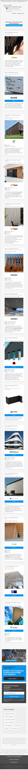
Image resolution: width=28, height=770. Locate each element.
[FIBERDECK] (14, 184)
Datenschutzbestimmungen (17, 699)
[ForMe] (14, 141)
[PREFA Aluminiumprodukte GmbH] (14, 363)
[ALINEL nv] (14, 411)
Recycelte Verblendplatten (10, 719)
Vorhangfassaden (8, 725)
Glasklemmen (17, 725)
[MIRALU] (14, 451)
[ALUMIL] (14, 57)
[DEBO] (14, 274)
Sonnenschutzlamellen (9, 722)
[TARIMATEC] (14, 627)
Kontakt (14, 100)
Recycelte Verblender (9, 716)
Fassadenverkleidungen (10, 713)
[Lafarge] (14, 97)
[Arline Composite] (14, 543)
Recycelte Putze (15, 728)
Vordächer (7, 728)
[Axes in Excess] (14, 498)
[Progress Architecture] (14, 591)
